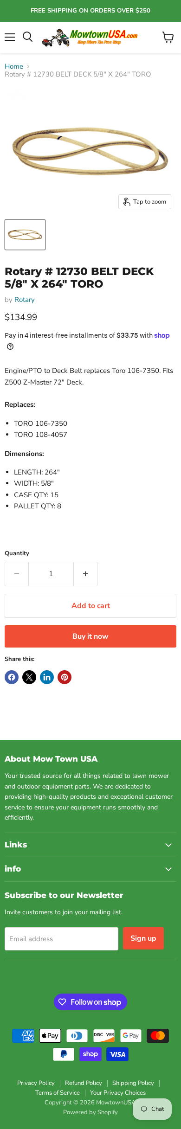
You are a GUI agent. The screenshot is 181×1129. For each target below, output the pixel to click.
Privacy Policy (36, 1083)
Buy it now (90, 636)
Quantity (17, 553)
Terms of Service (57, 1093)
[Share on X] (29, 677)
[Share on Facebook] (12, 677)
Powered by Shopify (90, 1112)
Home (14, 67)
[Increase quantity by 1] (85, 574)
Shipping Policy (133, 1083)
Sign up (143, 938)
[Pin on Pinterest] (64, 677)
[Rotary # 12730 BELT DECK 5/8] (25, 235)
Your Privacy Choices (118, 1093)
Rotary (24, 299)
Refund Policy (83, 1083)
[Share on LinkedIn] (47, 677)
